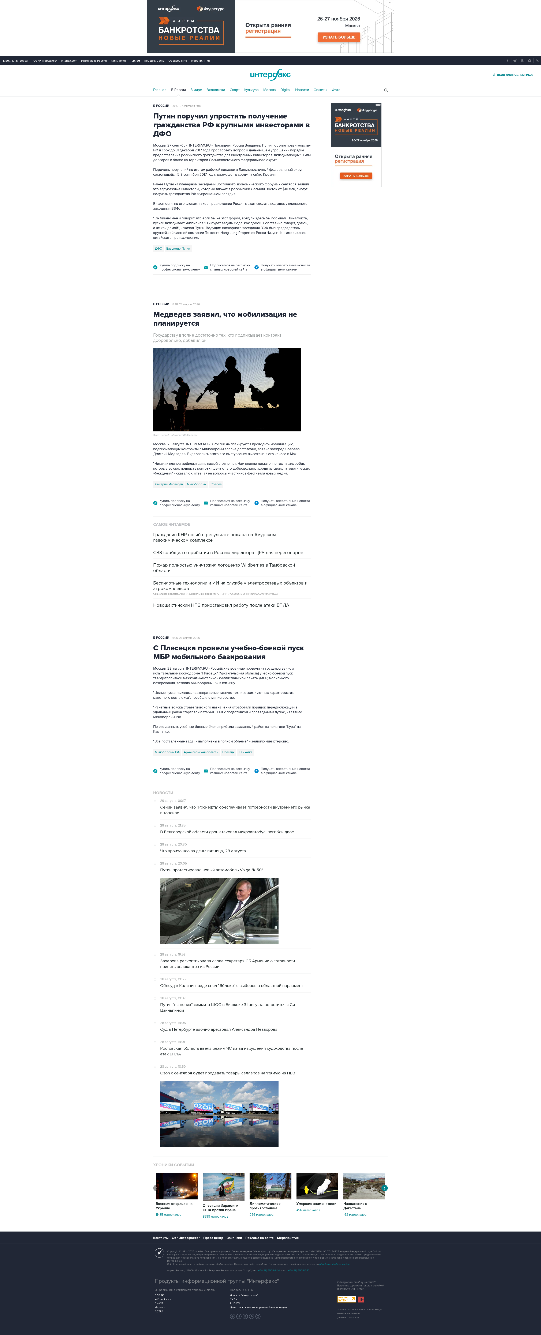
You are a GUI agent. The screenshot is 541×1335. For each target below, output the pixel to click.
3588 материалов (215, 1216)
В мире (196, 90)
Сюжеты (320, 90)
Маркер (159, 1307)
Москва (269, 90)
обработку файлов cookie (334, 1264)
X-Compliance (163, 1299)
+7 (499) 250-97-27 (298, 1270)
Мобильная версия (16, 61)
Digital (285, 90)
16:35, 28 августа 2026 (186, 638)
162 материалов (354, 1215)
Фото (336, 90)
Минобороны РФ (167, 752)
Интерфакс (270, 74)
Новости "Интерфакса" (244, 1295)
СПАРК (159, 1295)
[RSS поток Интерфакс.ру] (251, 1316)
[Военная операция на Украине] (177, 1198)
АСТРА (159, 1311)
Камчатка (246, 752)
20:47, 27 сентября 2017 (186, 106)
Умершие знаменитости (316, 1204)
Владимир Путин (178, 248)
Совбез (216, 484)
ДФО (158, 248)
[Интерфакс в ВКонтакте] (245, 1316)
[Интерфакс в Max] (258, 1316)
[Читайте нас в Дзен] (232, 1316)
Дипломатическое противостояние (265, 1206)
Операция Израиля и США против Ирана (220, 1208)
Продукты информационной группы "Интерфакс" (217, 1281)
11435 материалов (168, 1215)
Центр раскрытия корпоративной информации (258, 1307)
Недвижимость (154, 61)
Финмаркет (118, 61)
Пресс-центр (213, 1238)
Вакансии (234, 1238)
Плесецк (228, 752)
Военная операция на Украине (174, 1206)
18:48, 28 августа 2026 (186, 304)
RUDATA (235, 1303)
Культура (251, 90)
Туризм (135, 61)
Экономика (216, 90)
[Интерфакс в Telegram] (239, 1316)
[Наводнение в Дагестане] (364, 1198)
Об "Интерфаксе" (45, 61)
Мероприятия (200, 61)
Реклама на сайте (259, 1238)
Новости (302, 90)
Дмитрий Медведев (169, 484)
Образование (177, 61)
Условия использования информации (360, 1309)
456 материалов (308, 1210)
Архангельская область (201, 752)
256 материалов (261, 1215)
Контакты (160, 1238)
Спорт (235, 90)
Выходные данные (348, 1313)
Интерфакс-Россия (94, 61)
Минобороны (196, 484)
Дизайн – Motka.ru (348, 1317)
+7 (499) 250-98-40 (269, 1270)
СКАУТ (159, 1303)
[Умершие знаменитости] (317, 1198)
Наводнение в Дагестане (355, 1206)
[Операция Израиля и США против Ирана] (224, 1200)
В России (178, 90)
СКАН (233, 1299)
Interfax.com (69, 61)
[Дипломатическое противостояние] (270, 1198)
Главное (160, 90)
